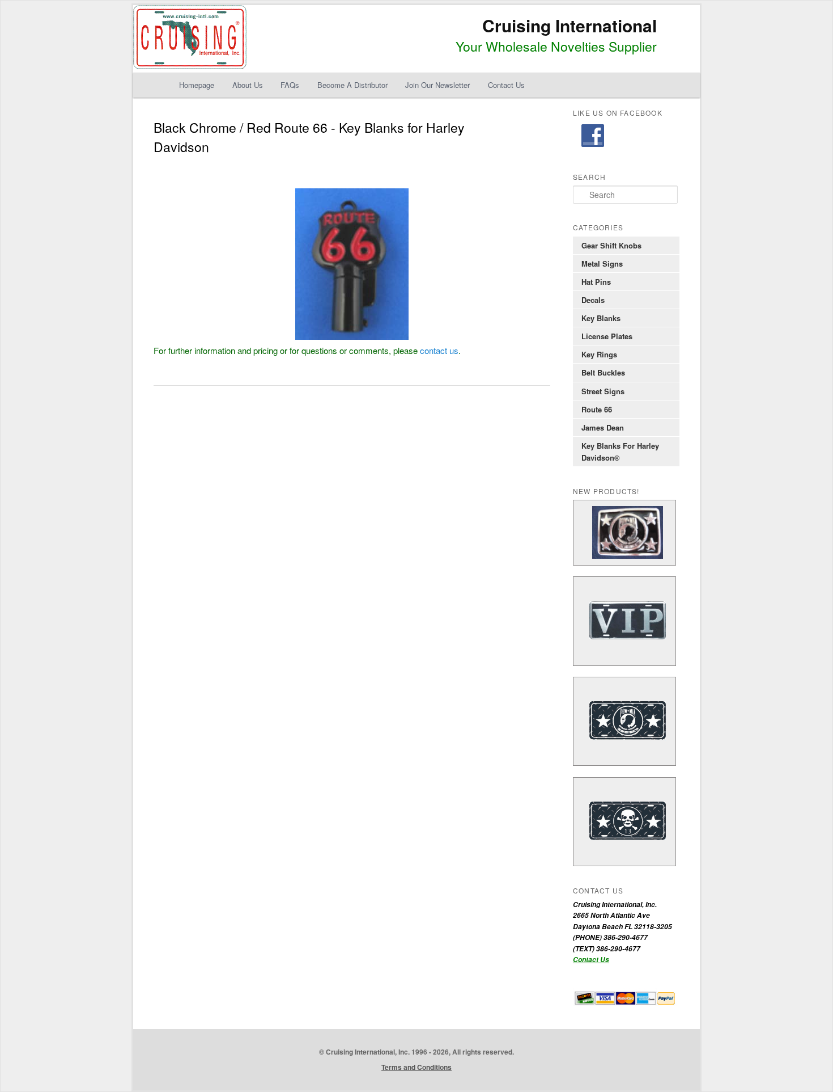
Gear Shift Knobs (611, 245)
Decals (593, 299)
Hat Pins (596, 281)
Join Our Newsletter (437, 84)
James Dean (602, 427)
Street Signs (602, 391)
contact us (439, 350)
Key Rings (599, 354)
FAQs (289, 84)
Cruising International (569, 25)
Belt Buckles (603, 372)
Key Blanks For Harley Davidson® (620, 451)
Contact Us (506, 84)
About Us (247, 84)
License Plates (606, 336)
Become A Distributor (352, 84)
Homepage (196, 84)
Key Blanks (600, 318)
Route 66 (596, 409)
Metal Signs (602, 263)
